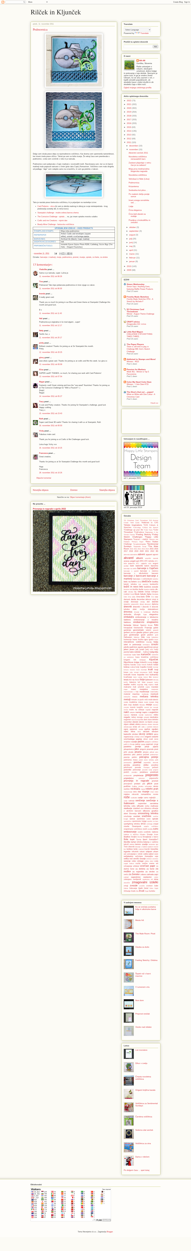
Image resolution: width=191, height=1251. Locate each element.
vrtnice (136, 866)
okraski (146, 731)
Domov (73, 490)
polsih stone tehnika (146, 760)
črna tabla (131, 597)
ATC (142, 561)
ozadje (134, 742)
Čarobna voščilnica (143, 1117)
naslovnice (148, 715)
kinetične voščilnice (149, 657)
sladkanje (154, 806)
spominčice (127, 821)
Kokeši (144, 665)
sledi (141, 808)
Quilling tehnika (137, 786)
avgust (132, 235)
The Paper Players (135, 344)
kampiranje (127, 654)
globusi (146, 632)
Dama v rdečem (142, 1157)
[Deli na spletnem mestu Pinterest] (71, 253)
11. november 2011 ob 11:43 (50, 313)
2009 (129, 270)
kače (151, 649)
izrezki (154, 644)
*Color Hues (148, 530)
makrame (127, 687)
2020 (129, 108)
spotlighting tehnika (132, 824)
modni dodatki (149, 702)
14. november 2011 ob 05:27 (50, 396)
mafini (133, 685)
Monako (142, 705)
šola (126, 839)
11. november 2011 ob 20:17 (50, 338)
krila (131, 672)
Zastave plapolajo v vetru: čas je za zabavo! (140, 164)
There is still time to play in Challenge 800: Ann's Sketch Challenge (138, 349)
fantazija (127, 625)
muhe (131, 710)
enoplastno (152, 622)
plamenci (127, 755)
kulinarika (154, 674)
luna (143, 682)
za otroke (104, 257)
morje (59, 257)
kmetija (150, 662)
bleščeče (146, 581)
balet (132, 566)
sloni (126, 813)
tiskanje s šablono (141, 847)
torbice (130, 849)
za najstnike (138, 871)
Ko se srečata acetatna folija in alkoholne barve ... (145, 909)
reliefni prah (152, 788)
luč (139, 682)
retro (135, 792)
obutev (150, 724)
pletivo (139, 755)
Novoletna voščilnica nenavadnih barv (138, 157)
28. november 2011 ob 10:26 (50, 473)
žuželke (152, 891)
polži (156, 760)
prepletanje (138, 775)
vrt (157, 863)
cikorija (130, 592)
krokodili (127, 675)
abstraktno (133, 554)
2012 (129, 138)
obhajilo (155, 722)
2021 (129, 104)
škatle (156, 834)
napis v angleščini (150, 712)
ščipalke (142, 834)
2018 (129, 116)
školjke (134, 837)
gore (125, 635)
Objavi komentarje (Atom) (80, 497)
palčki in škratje (129, 744)
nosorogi (137, 719)
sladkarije (128, 808)
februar (132, 258)
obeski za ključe (145, 722)
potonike (127, 770)
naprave (126, 715)
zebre (156, 877)
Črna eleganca (135, 210)
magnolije (140, 684)
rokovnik (135, 794)
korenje (155, 667)
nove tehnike (153, 720)
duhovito (127, 614)
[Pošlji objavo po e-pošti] (60, 253)
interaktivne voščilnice (134, 642)
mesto (134, 697)
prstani (137, 783)
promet (75, 257)
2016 (129, 123)
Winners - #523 (133, 361)
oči (139, 727)
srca (143, 823)
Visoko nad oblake (143, 1027)
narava (134, 715)
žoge (146, 891)
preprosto (151, 775)
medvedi (154, 694)
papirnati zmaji (152, 744)
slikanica (147, 808)
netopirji (146, 717)
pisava (145, 752)
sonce (132, 819)
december (134, 146)
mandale (154, 687)
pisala (130, 752)
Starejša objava (107, 490)
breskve (126, 589)
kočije (139, 665)
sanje (125, 801)
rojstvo (127, 794)
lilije (133, 680)
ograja (141, 729)
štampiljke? (153, 839)
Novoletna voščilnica (138, 175)
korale (149, 667)
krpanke (140, 674)
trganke (127, 851)
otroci (145, 739)
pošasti (155, 767)
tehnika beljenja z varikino (147, 842)
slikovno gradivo (150, 811)
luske (156, 682)
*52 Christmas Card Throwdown (136, 520)
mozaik (155, 707)
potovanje (137, 770)
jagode (140, 647)
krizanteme (143, 672)
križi (150, 672)
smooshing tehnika (148, 813)
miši (146, 700)
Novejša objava (40, 490)
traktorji (141, 849)
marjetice (144, 689)
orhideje (137, 737)
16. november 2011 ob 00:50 (50, 425)
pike (137, 749)
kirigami (127, 660)
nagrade (155, 710)
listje (142, 679)
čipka (149, 594)
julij (131, 239)
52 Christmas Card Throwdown (135, 310)
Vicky (41, 431)
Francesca (43, 453)
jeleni (126, 649)
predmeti (154, 772)
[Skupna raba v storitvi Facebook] (68, 253)
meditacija (145, 694)
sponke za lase (152, 821)
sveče (140, 832)
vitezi (151, 861)
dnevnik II (146, 607)
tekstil (126, 844)
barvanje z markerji (48, 257)
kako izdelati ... (136, 652)
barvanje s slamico (149, 571)
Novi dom (139, 1000)
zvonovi (149, 886)
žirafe (133, 891)
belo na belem (130, 581)
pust (156, 783)
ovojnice (127, 742)
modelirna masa (136, 702)
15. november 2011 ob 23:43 (50, 413)
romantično (146, 794)
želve (151, 888)
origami (148, 736)
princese (142, 778)
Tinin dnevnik (129, 847)
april (131, 250)
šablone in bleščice (131, 834)
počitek (146, 755)
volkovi (131, 863)
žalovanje (133, 888)
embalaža (129, 617)
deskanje (134, 602)
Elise (41, 370)
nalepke (132, 712)
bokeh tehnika (130, 584)
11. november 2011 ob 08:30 (50, 288)
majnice (151, 684)
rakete (155, 786)
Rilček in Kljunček (56, 11)
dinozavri (148, 604)
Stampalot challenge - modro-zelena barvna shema (58, 213)
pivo (156, 752)
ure (125, 854)
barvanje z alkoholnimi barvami (141, 573)
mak (156, 685)
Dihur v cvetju (141, 1063)
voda (156, 861)
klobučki (143, 662)
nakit (126, 712)
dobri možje (139, 609)
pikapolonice (129, 749)
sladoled (136, 808)
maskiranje (144, 691)
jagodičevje (148, 647)
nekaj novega (137, 717)
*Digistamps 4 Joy (151, 532)
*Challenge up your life (133, 530)
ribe (139, 792)
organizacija (128, 737)
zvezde (133, 885)
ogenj (126, 729)
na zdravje (139, 710)
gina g (42, 357)
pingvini (143, 749)
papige (143, 744)
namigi (138, 712)
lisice (137, 680)
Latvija (140, 677)
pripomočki (153, 778)
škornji (139, 837)
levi (130, 680)
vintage (140, 861)
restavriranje (128, 792)
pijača (155, 746)
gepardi (155, 630)
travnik (147, 849)
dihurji (142, 604)
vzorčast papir (147, 866)
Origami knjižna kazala (145, 1090)
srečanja (149, 824)
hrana (135, 640)
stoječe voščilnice (151, 826)
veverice (155, 859)
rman (152, 792)
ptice (149, 783)
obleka (138, 724)
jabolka (126, 647)
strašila (150, 829)
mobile (126, 702)
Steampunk (136, 826)
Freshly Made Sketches (138, 297)
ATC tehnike (149, 561)
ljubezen (149, 679)
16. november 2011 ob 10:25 (50, 448)
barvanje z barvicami (135, 575)
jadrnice (133, 647)
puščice (127, 786)
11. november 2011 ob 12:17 (50, 325)
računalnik (148, 786)
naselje (141, 715)
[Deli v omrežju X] (65, 253)
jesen (132, 649)
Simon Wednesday (135, 284)
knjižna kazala (130, 665)
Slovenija (132, 814)
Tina (41, 281)
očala (135, 727)
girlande (133, 632)
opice (156, 734)
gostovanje (134, 635)
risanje (82, 257)
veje (156, 856)
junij (131, 242)
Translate (144, 33)
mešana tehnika (149, 696)
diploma (155, 604)
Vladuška (43, 269)
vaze (156, 854)
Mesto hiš (139, 920)
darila (133, 599)
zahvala (150, 874)
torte (136, 849)
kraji (156, 669)
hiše (143, 637)
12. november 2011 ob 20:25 (50, 352)
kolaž (156, 664)
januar (132, 261)
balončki (139, 566)
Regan (42, 382)
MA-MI (142, 60)
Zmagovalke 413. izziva (136, 324)
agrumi (155, 555)
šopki (132, 839)
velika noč (128, 858)
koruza (126, 670)
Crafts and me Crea (45, 220)
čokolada (155, 594)
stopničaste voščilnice (133, 829)
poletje (154, 757)
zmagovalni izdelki (145, 882)
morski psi (148, 707)
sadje (140, 797)
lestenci (155, 677)
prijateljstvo (129, 778)
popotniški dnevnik (151, 762)
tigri (157, 844)
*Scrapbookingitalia (139, 544)
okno (139, 731)
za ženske (134, 874)
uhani (155, 851)
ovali (151, 739)
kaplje (134, 654)
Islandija (149, 642)
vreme (151, 863)
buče (141, 589)
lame (135, 677)
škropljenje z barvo (150, 837)
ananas (127, 561)
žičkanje (127, 891)
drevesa (128, 611)
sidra (133, 806)
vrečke (145, 863)
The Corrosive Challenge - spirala (50, 217)
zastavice (147, 877)
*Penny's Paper (138, 542)
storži (145, 829)
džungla (137, 614)
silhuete (140, 806)
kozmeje (144, 670)
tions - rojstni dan (60, 220)
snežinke (146, 816)
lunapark (150, 682)
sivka (147, 806)
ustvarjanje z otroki (134, 854)
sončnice (141, 819)
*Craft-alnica (139, 532)
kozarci (132, 670)
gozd (143, 635)
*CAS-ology (137, 527)
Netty (41, 331)
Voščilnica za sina (143, 1143)
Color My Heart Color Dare (139, 382)
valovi (151, 854)
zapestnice (136, 877)
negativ (127, 717)
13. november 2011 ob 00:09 (50, 364)
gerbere (127, 632)
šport (145, 839)
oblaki (132, 724)
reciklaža (135, 788)
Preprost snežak (142, 1014)
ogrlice (147, 729)
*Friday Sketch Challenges (141, 535)
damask (127, 599)
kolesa (126, 667)
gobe (152, 632)
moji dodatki (133, 705)
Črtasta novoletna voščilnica (143, 1077)
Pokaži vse (154, 403)
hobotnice (155, 637)
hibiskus (136, 637)
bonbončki (154, 584)
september (134, 231)
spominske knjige (139, 821)
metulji (127, 699)
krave (126, 672)
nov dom (143, 720)
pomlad (137, 762)
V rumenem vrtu (142, 987)
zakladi (126, 877)
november (134, 149)
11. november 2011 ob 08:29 (50, 276)
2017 (129, 119)
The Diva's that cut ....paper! (140, 392)
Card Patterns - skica (46, 206)
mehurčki (127, 697)
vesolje (143, 858)
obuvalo (155, 724)
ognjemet (133, 729)
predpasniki (128, 775)
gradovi (150, 635)
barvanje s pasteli (131, 571)
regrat (143, 789)
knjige (155, 662)
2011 (129, 142)
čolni (125, 597)
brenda (42, 294)
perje (147, 746)
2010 (129, 266)
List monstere (141, 1050)
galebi (155, 628)
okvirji (142, 734)
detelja (142, 602)
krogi (156, 672)
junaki (142, 649)
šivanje (150, 834)
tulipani (149, 851)
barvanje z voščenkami (142, 579)
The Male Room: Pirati (145, 933)
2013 (129, 135)
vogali (126, 863)
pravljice (134, 772)
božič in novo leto (133, 586)
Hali (41, 318)
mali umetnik (138, 687)
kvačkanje (128, 677)
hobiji (148, 637)
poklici (134, 757)
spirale (88, 257)
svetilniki (147, 832)
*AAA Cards (135, 522)
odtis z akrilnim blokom (150, 727)
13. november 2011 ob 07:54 (50, 376)
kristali (136, 672)
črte (148, 596)
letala (126, 679)
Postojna (146, 767)
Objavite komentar (43, 478)
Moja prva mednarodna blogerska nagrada (139, 170)
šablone (155, 832)
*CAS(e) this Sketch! (150, 527)
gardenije (127, 630)
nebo (156, 715)
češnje (147, 592)
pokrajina (144, 757)
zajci (156, 874)
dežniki (155, 602)
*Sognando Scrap (139, 546)
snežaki (136, 816)
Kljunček (153, 659)
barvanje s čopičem (147, 568)
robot (156, 792)
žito (137, 891)
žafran (126, 888)
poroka (127, 765)
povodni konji (147, 770)
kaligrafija (154, 652)
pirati (156, 749)
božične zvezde (151, 587)
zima (156, 879)
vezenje (127, 861)
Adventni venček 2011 (138, 153)
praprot (155, 770)
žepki (156, 888)
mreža (126, 710)
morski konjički (136, 707)
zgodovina (145, 879)
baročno (154, 566)
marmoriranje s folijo (131, 692)
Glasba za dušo (142, 947)
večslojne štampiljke (144, 856)
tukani (142, 852)
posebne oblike (140, 765)
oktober (132, 227)
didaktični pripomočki (131, 604)
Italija (156, 642)
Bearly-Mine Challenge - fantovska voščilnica (55, 224)
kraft (150, 669)
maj (131, 246)
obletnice (144, 724)
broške (135, 589)
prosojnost (128, 784)
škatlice (127, 837)
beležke (155, 579)
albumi (139, 558)
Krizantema (134, 186)
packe (141, 741)
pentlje (138, 746)
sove (148, 819)
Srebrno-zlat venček (144, 1130)
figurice (143, 625)
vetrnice (149, 859)
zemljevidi (137, 879)
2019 (129, 112)
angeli (132, 561)
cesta (152, 589)
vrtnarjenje (128, 866)
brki (131, 589)
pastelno (127, 746)
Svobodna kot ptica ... (138, 190)
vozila (137, 863)
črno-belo (140, 597)
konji (137, 667)
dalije (156, 597)
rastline (127, 789)
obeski (135, 722)
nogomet (127, 720)
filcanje (150, 625)
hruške (140, 640)
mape (126, 689)
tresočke (154, 849)
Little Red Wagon (135, 332)
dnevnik (128, 606)
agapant (149, 555)
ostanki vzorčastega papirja (141, 737)
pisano (138, 752)
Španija (138, 839)
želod (146, 888)
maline (148, 687)
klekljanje (143, 660)
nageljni (148, 710)
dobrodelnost (153, 609)
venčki (136, 858)
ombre (149, 734)
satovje (131, 801)
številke (127, 842)
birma (139, 582)
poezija (126, 757)
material (127, 694)
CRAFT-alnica (133, 322)
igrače (151, 640)
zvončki (142, 886)
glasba (139, 632)
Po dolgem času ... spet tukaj (136, 1170)
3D (157, 551)
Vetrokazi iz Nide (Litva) (139, 179)
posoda (138, 767)
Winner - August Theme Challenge (140, 314)
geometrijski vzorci (142, 630)
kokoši (150, 665)
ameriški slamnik (151, 558)
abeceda (127, 554)
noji (132, 719)
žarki (140, 888)
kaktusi (146, 652)
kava (137, 657)
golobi (156, 632)
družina (155, 612)
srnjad (155, 824)
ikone (156, 639)
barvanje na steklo (130, 568)
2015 (129, 127)
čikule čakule (140, 594)
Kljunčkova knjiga (131, 662)
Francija (148, 627)
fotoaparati (128, 628)
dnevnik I (137, 607)
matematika (154, 692)
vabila (145, 854)
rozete (155, 794)
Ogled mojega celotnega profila (137, 87)
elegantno (153, 614)
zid (152, 879)
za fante (95, 257)
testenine (152, 844)
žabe (156, 886)
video (134, 861)
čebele (141, 592)
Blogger (110, 1232)
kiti (135, 660)
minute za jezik (137, 700)
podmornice (67, 257)
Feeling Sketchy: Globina (146, 960)
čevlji (132, 594)
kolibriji (132, 667)
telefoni (132, 844)
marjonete (154, 689)
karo (138, 655)
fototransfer (138, 628)
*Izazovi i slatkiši (140, 539)
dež (148, 602)
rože (127, 797)
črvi (152, 597)
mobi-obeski (153, 700)
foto (156, 625)
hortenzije (128, 640)
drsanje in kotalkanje (142, 612)
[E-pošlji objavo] (55, 253)
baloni (146, 566)
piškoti (152, 752)
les (150, 677)
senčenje (140, 800)
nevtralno (154, 717)
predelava (144, 772)
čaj (135, 592)
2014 (129, 131)
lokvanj (155, 680)
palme (137, 744)
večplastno (128, 856)
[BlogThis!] (63, 253)
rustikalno (134, 797)
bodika (155, 581)
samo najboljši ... (151, 798)
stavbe (126, 826)
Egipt (145, 614)
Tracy (41, 402)
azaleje (126, 566)
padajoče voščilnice (151, 742)
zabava (143, 874)
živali (141, 891)
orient (142, 737)
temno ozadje (141, 844)
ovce (156, 739)
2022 (129, 100)
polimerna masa (130, 760)
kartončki (146, 654)
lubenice (132, 682)
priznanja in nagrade (136, 780)
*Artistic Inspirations (133, 525)
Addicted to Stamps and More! (141, 359)
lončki (126, 682)
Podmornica (134, 183)
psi (143, 783)
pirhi (125, 752)
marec (132, 254)
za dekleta (140, 869)
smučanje (128, 816)
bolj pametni (143, 584)
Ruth (41, 419)
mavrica (135, 694)
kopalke (143, 667)
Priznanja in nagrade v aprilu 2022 (49, 509)
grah (156, 635)
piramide (150, 749)
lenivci (146, 677)
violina (147, 861)
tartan (133, 842)
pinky (41, 343)
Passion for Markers (136, 369)
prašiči (126, 772)
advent (141, 554)
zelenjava (127, 879)
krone (134, 675)
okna (133, 731)
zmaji (126, 886)
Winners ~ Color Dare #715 (137, 384)
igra (146, 639)
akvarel (129, 558)
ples (133, 755)
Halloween (128, 637)
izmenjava (146, 644)
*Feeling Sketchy (143, 534)
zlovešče (127, 883)
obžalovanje (128, 727)
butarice (146, 589)
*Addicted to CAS (149, 523)
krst (147, 675)
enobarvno (138, 622)
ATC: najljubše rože (143, 563)
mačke (127, 684)
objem (126, 724)
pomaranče (127, 762)
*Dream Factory (129, 534)
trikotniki (135, 852)
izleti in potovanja (132, 644)
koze (138, 670)
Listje (131, 206)
